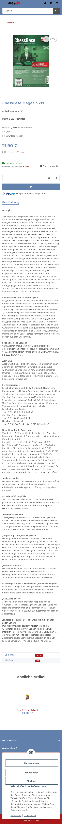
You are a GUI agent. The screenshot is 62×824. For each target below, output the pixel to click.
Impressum (16, 815)
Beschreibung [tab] (10, 202)
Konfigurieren (31, 772)
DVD (8, 131)
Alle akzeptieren (32, 763)
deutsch (39, 655)
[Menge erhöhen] (56, 178)
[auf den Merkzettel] (53, 39)
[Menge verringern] (5, 178)
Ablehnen (31, 781)
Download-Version (14, 135)
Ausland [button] (26, 166)
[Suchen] (56, 11)
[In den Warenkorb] (4, 31)
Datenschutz (30, 815)
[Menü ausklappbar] (3, 2)
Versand (21, 152)
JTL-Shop (35, 820)
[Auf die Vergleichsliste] (46, 39)
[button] (45, 3)
